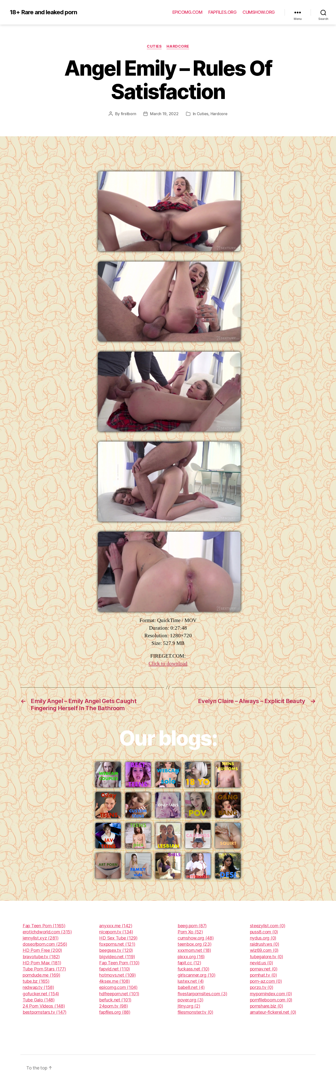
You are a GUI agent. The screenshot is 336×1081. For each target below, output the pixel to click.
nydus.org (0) (263, 938)
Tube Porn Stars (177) (44, 968)
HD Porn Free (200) (42, 950)
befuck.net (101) (115, 999)
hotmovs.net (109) (117, 975)
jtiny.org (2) (189, 1006)
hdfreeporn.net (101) (119, 993)
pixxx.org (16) (191, 956)
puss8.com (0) (264, 931)
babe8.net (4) (191, 987)
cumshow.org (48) (196, 938)
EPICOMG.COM (187, 12)
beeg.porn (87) (192, 925)
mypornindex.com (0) (271, 993)
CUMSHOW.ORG (259, 12)
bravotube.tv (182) (41, 956)
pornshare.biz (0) (266, 1006)
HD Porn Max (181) (42, 962)
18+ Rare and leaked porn (43, 12)
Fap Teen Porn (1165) (44, 925)
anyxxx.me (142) (115, 925)
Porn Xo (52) (190, 931)
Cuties (154, 46)
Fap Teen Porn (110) (119, 962)
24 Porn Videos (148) (44, 1006)
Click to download (168, 663)
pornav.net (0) (263, 968)
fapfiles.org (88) (114, 1012)
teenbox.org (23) (195, 944)
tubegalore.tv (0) (266, 956)
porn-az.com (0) (266, 981)
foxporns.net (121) (117, 944)
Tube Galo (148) (39, 999)
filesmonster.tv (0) (195, 1012)
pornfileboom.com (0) (271, 999)
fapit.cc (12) (189, 962)
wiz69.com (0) (264, 950)
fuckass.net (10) (193, 968)
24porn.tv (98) (113, 1006)
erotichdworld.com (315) (47, 931)
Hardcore (178, 46)
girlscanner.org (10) (196, 975)
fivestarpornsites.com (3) (202, 993)
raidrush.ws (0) (264, 944)
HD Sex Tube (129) (118, 938)
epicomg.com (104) (118, 987)
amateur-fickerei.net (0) (273, 1012)
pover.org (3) (190, 999)
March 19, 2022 (164, 113)
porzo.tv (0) (261, 987)
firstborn (128, 113)
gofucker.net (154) (41, 993)
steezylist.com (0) (267, 925)
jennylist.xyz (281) (41, 938)
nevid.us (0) (261, 962)
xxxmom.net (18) (194, 950)
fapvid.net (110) (114, 968)
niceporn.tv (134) (116, 931)
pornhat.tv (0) (263, 975)
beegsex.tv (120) (116, 950)
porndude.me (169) (41, 975)
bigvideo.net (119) (117, 956)
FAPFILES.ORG (222, 12)
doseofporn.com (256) (45, 944)
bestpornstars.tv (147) (44, 1012)
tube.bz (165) (36, 981)
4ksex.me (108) (114, 981)
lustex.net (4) (191, 981)
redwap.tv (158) (38, 987)
